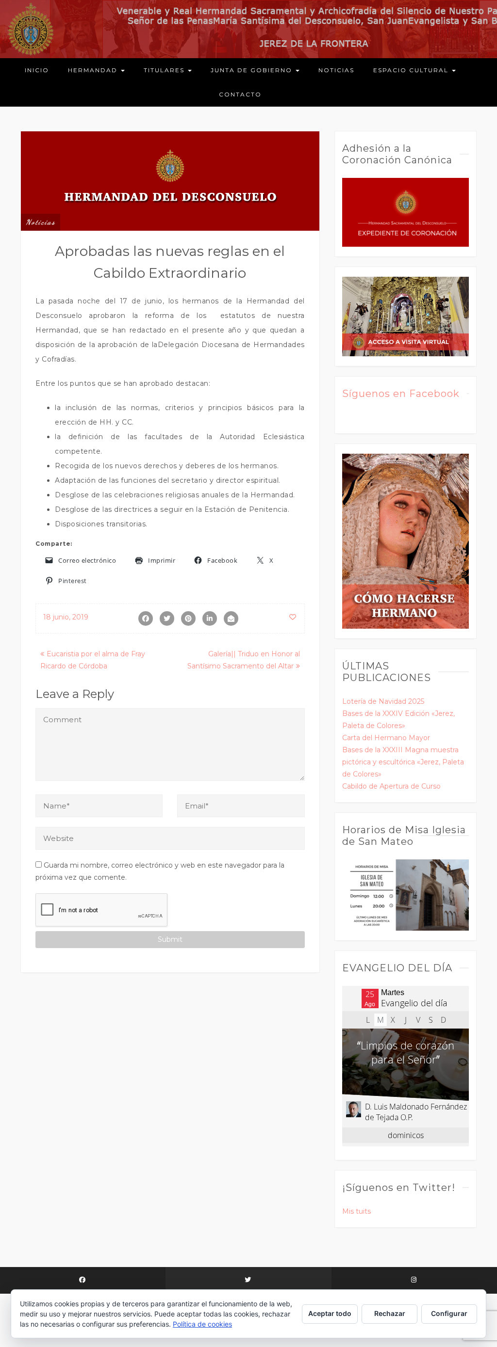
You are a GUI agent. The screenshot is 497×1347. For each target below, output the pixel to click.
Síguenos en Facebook (401, 393)
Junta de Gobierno (253, 70)
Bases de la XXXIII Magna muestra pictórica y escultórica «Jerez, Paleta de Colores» (403, 761)
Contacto (240, 94)
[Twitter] (248, 1280)
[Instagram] (414, 1280)
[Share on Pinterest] (188, 618)
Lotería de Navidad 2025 (383, 701)
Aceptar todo (329, 1313)
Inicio (37, 70)
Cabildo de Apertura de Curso (391, 786)
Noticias (336, 70)
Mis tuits (356, 1211)
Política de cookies (202, 1324)
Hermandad (94, 70)
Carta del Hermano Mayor (386, 737)
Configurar (449, 1313)
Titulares (165, 70)
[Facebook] (83, 1280)
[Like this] (292, 617)
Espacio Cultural (412, 70)
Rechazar (389, 1313)
